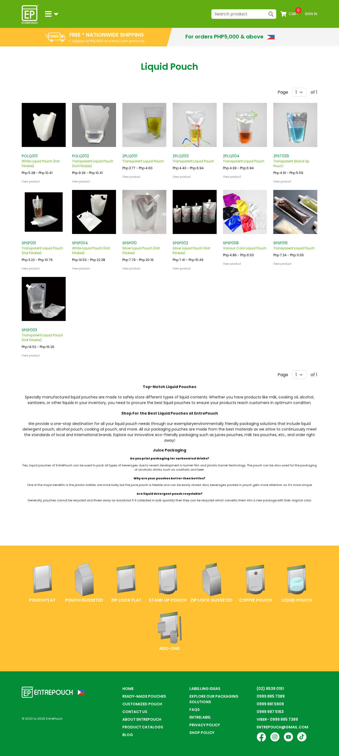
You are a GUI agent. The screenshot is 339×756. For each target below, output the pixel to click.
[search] (271, 14)
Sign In (311, 13)
